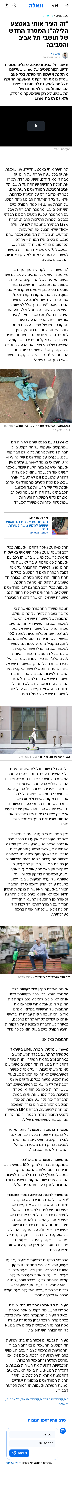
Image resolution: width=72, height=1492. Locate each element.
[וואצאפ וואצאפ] (14, 5)
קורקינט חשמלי (30, 1399)
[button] (55, 5)
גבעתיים (63, 1404)
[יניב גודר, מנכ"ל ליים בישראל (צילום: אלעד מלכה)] (36, 953)
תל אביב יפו (13, 1399)
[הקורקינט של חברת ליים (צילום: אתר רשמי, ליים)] (36, 733)
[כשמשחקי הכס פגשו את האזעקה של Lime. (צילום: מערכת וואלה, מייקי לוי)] (36, 401)
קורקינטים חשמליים (51, 1399)
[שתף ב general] (6, 5)
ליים (66, 1399)
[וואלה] (36, 5)
